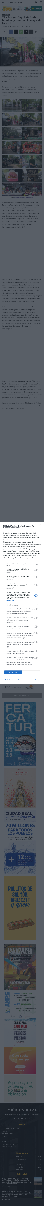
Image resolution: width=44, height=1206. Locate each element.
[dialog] (22, 603)
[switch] (35, 570)
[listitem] (22, 564)
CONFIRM (13, 672)
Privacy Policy (34, 680)
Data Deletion (10, 680)
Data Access (22, 680)
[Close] (40, 526)
